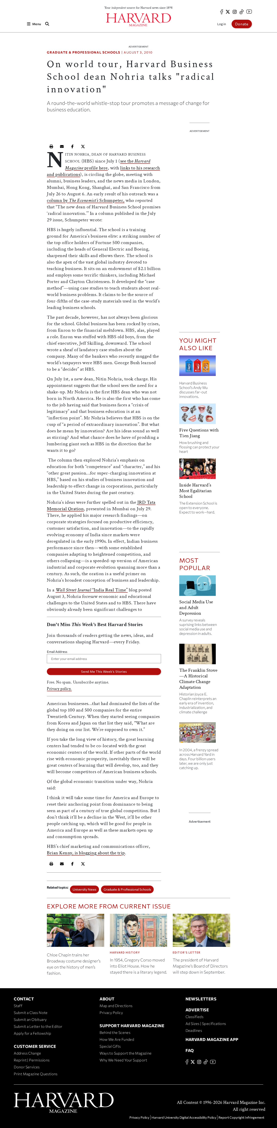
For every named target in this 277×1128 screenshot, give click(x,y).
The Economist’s (83, 200)
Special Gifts (110, 1046)
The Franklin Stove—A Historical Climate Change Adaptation (198, 678)
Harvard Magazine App (212, 1039)
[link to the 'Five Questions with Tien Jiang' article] (199, 415)
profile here (95, 168)
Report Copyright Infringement (241, 1117)
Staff (18, 1005)
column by (58, 200)
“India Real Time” (109, 590)
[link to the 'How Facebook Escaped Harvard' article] (199, 734)
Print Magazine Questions (36, 1074)
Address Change (27, 1053)
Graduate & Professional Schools (83, 52)
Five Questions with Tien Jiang (199, 433)
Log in (221, 24)
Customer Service (35, 1046)
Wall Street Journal (73, 590)
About (107, 998)
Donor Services (27, 1067)
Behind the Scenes (115, 1032)
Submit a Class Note (31, 1012)
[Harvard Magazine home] (138, 19)
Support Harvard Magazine (132, 1025)
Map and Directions (116, 1005)
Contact (24, 998)
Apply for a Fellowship (32, 1033)
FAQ (190, 1050)
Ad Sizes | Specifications (206, 1023)
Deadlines (194, 1030)
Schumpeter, (111, 200)
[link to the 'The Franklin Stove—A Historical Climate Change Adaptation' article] (199, 655)
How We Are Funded (117, 1039)
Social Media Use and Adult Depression (196, 607)
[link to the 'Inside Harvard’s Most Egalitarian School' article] (199, 470)
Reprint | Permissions (31, 1060)
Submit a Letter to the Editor (38, 1026)
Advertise (197, 1009)
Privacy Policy (111, 1012)
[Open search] (47, 23)
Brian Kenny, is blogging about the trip (86, 853)
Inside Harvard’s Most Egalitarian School (195, 490)
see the (127, 161)
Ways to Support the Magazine (125, 1053)
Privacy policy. (59, 688)
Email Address (57, 651)
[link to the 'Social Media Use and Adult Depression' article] (199, 587)
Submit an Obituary (30, 1019)
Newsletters (201, 998)
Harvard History (125, 952)
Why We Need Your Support (123, 1060)
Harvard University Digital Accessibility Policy (183, 1117)
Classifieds (194, 1016)
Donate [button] (241, 24)
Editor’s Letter (187, 952)
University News (84, 889)
